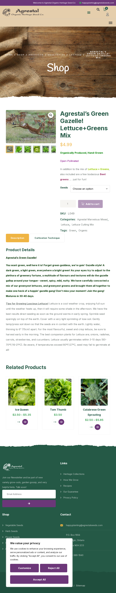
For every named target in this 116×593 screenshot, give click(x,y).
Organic (83, 230)
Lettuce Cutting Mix (83, 224)
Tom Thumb (58, 409)
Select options (19, 422)
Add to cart (92, 204)
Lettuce (65, 224)
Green (72, 230)
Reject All (53, 568)
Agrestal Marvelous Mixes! (92, 219)
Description (17, 238)
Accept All (39, 579)
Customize (24, 568)
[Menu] (110, 23)
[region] (39, 562)
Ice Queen (22, 409)
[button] (88, 12)
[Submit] (29, 503)
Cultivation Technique (47, 238)
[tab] (17, 238)
